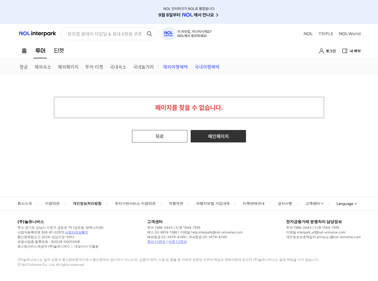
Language (344, 203)
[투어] (40, 51)
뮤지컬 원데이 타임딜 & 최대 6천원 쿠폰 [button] (105, 34)
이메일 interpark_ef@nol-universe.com (315, 232)
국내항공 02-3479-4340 (207, 237)
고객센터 (312, 203)
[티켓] (59, 51)
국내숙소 (118, 66)
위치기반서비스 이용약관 (135, 203)
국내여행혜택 (207, 66)
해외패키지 (68, 66)
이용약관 (52, 203)
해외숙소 (43, 66)
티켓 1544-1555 (188, 227)
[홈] (24, 51)
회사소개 (24, 203)
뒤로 (160, 136)
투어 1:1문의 (156, 242)
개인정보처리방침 (87, 203)
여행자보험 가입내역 (213, 203)
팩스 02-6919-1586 (162, 232)
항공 (24, 66)
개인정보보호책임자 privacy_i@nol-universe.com (323, 237)
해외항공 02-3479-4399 (166, 237)
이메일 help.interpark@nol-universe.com (211, 232)
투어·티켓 (94, 66)
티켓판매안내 (254, 203)
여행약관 (176, 203)
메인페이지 (218, 136)
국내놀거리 (143, 66)
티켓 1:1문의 (178, 242)
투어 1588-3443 (160, 227)
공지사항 (285, 203)
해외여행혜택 (175, 66)
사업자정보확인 (76, 232)
